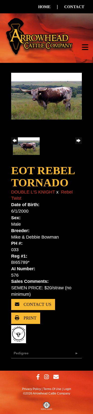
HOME (44, 7)
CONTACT (74, 7)
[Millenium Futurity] (20, 333)
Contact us (36, 304)
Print (29, 318)
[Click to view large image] (46, 95)
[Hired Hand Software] (46, 407)
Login (67, 389)
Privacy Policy (31, 389)
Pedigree (21, 353)
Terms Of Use (52, 389)
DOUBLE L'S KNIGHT (33, 192)
